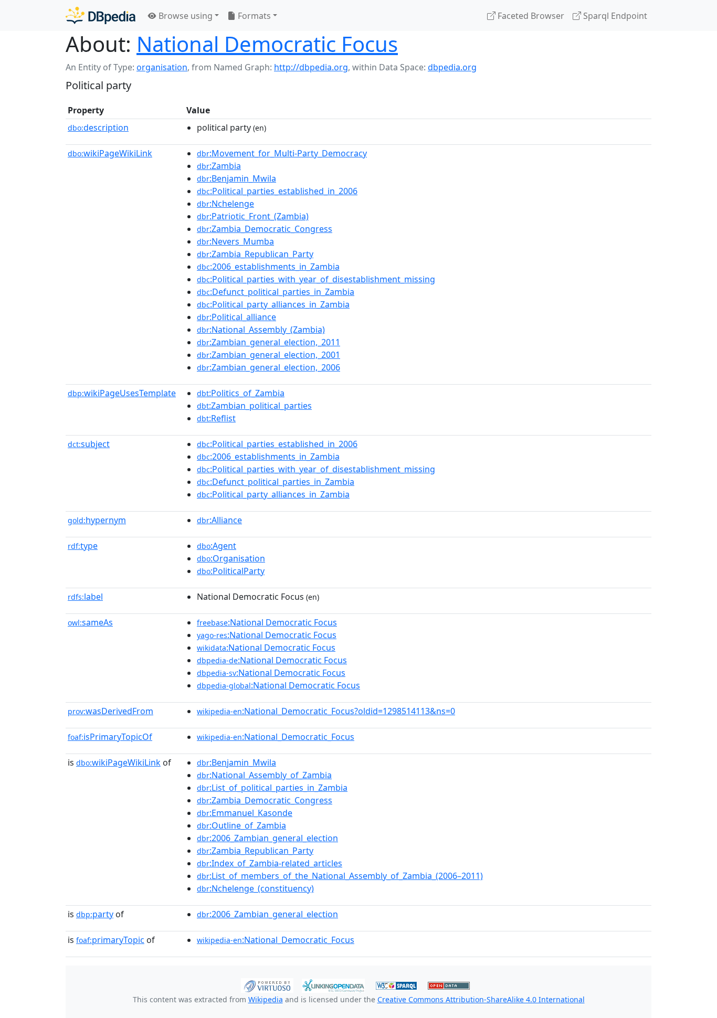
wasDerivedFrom (110, 711)
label (85, 596)
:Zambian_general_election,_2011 (268, 342)
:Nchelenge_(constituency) (255, 888)
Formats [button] (253, 16)
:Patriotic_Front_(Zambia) (253, 216)
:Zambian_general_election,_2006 (268, 367)
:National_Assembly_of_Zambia (264, 775)
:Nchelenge (225, 203)
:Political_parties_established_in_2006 (277, 191)
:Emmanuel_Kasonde (244, 813)
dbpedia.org (452, 67)
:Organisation (231, 558)
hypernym (97, 520)
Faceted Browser (529, 16)
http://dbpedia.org (311, 67)
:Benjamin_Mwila (236, 178)
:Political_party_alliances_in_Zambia (273, 304)
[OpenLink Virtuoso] (267, 984)
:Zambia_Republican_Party (255, 254)
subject (89, 444)
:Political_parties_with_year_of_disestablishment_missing (316, 279)
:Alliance (219, 520)
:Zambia (219, 166)
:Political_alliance (236, 317)
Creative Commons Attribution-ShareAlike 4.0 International (481, 999)
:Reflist (216, 418)
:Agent (216, 546)
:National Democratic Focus (267, 622)
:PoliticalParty (231, 571)
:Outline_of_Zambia (241, 825)
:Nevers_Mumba (235, 241)
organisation (161, 67)
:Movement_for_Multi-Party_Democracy (282, 153)
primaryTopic (110, 940)
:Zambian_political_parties (254, 405)
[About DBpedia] (100, 15)
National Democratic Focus (267, 43)
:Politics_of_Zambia (240, 393)
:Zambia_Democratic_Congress (264, 229)
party (94, 914)
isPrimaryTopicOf (110, 737)
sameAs (90, 622)
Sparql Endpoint (614, 16)
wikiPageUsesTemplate (122, 393)
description (98, 127)
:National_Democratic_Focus (275, 737)
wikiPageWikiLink (110, 153)
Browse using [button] (184, 16)
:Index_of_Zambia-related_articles (269, 863)
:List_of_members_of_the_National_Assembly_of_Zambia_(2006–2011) (340, 876)
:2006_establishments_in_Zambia (268, 266)
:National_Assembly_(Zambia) (261, 329)
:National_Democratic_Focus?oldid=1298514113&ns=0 (326, 711)
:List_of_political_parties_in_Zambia (272, 787)
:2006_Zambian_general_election (267, 838)
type (83, 546)
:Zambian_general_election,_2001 (268, 354)
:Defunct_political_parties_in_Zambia (275, 292)
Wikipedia (265, 999)
